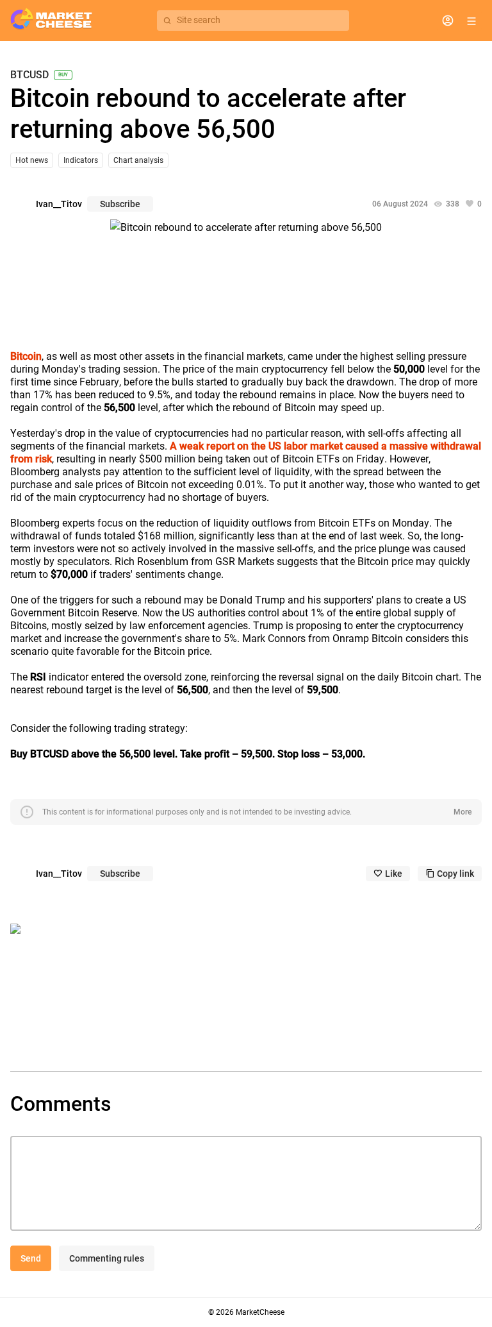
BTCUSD (29, 75)
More (463, 811)
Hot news (31, 160)
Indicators (80, 160)
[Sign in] (448, 20)
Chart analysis (138, 160)
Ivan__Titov (59, 204)
